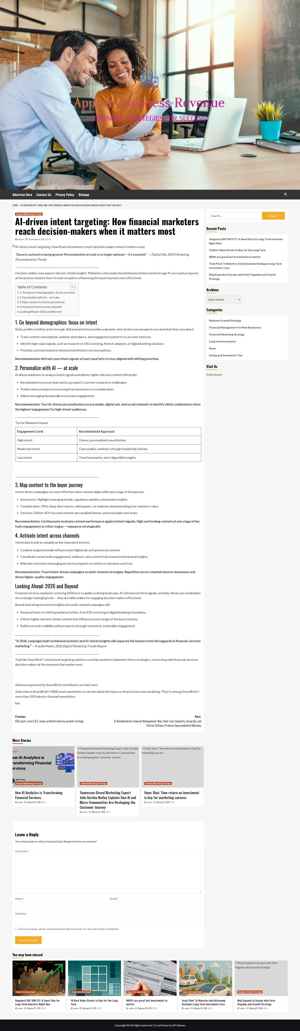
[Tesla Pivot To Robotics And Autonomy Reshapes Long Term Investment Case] (205, 978)
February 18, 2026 (98, 812)
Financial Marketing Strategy (29, 214)
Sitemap (83, 194)
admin (21, 239)
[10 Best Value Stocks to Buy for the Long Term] (94, 978)
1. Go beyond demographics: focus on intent (47, 292)
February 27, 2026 (34, 1008)
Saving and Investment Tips (226, 355)
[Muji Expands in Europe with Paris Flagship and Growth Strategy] (261, 978)
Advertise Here (22, 194)
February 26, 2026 (89, 1008)
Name (19, 898)
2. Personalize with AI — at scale (39, 297)
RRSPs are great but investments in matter (235, 256)
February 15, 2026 (163, 802)
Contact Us (43, 194)
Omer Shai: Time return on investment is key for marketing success (171, 795)
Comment (22, 851)
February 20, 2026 (34, 802)
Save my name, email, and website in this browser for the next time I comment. (69, 928)
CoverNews (161, 1025)
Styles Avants (214, 374)
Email (114, 898)
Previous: (49, 719)
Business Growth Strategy (225, 320)
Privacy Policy (65, 194)
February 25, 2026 (145, 1008)
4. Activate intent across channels (41, 306)
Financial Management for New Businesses (235, 327)
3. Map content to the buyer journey (42, 302)
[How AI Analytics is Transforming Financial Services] (43, 767)
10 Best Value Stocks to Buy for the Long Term (237, 250)
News (212, 348)
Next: (157, 721)
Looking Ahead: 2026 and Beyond (41, 311)
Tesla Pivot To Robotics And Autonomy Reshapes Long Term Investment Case (245, 265)
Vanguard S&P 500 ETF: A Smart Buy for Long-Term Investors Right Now (246, 241)
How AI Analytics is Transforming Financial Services (38, 795)
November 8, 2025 (36, 239)
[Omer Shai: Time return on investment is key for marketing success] (173, 767)
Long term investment (222, 341)
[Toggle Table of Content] (71, 287)
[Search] (285, 194)
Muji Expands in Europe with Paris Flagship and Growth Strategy (242, 276)
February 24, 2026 (200, 1008)
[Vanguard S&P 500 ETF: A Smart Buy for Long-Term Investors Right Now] (38, 978)
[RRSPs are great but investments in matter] (150, 978)
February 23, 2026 (256, 1008)
